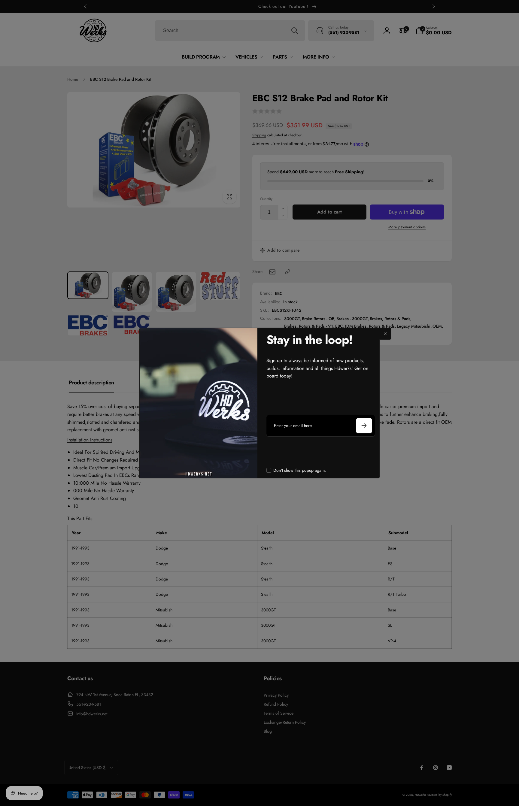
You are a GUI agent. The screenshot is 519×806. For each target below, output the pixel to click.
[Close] (385, 334)
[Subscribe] (364, 425)
